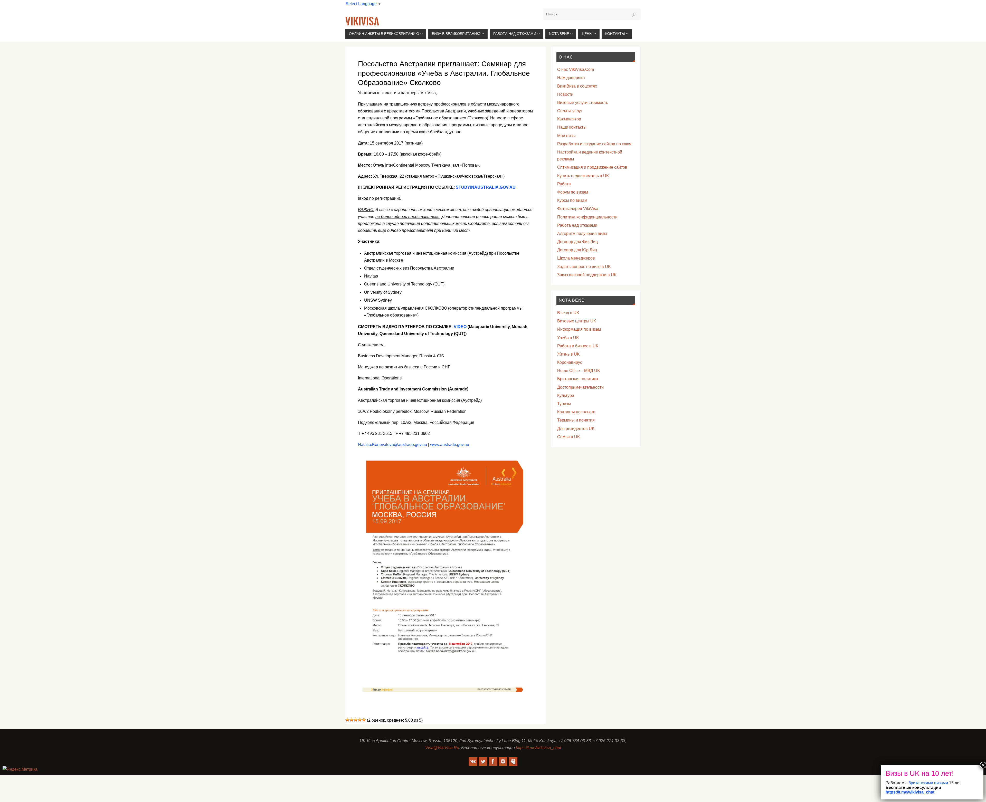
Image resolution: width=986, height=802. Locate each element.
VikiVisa (362, 21)
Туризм (564, 404)
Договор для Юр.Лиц (577, 250)
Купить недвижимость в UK (583, 176)
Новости (565, 94)
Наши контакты (571, 127)
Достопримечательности (580, 387)
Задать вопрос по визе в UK (584, 266)
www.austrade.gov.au (449, 444)
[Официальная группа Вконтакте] (473, 761)
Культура (565, 395)
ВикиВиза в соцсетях (577, 86)
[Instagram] (503, 761)
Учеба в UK (568, 338)
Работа (564, 184)
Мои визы (566, 135)
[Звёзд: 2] (351, 720)
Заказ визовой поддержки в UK (587, 275)
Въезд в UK (568, 313)
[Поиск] (634, 14)
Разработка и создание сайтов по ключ (594, 144)
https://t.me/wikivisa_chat (538, 748)
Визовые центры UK (576, 321)
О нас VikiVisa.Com (575, 69)
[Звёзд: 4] (360, 720)
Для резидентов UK (576, 428)
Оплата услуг (569, 111)
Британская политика (577, 379)
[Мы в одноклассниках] (513, 761)
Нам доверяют (571, 77)
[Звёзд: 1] (347, 720)
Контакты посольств (576, 412)
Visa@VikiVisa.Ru (442, 748)
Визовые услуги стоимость (582, 102)
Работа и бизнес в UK (578, 346)
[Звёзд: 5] (364, 720)
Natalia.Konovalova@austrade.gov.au (392, 444)
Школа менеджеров (576, 258)
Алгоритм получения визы (582, 233)
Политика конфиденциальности (587, 217)
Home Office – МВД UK (578, 370)
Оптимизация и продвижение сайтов (592, 167)
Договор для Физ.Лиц (577, 242)
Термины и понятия (576, 420)
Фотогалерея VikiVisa (577, 208)
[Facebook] (493, 761)
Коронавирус (569, 362)
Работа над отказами (577, 225)
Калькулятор (569, 119)
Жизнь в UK (568, 354)
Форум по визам (572, 192)
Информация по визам (579, 329)
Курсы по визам (572, 200)
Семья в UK (568, 437)
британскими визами (927, 783)
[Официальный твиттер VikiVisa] (483, 761)
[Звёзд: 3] (356, 720)
